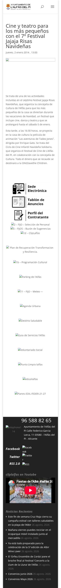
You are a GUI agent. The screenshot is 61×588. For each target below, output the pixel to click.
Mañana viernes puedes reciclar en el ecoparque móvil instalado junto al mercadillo (29, 534)
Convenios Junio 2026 (20, 573)
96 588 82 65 (36, 420)
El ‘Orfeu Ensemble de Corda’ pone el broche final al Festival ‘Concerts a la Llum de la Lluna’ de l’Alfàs (29, 560)
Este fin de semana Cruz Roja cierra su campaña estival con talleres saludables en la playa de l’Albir (31, 520)
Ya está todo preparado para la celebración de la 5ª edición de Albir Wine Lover (28, 547)
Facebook (13, 449)
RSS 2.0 (14, 464)
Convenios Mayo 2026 (20, 579)
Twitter (14, 457)
